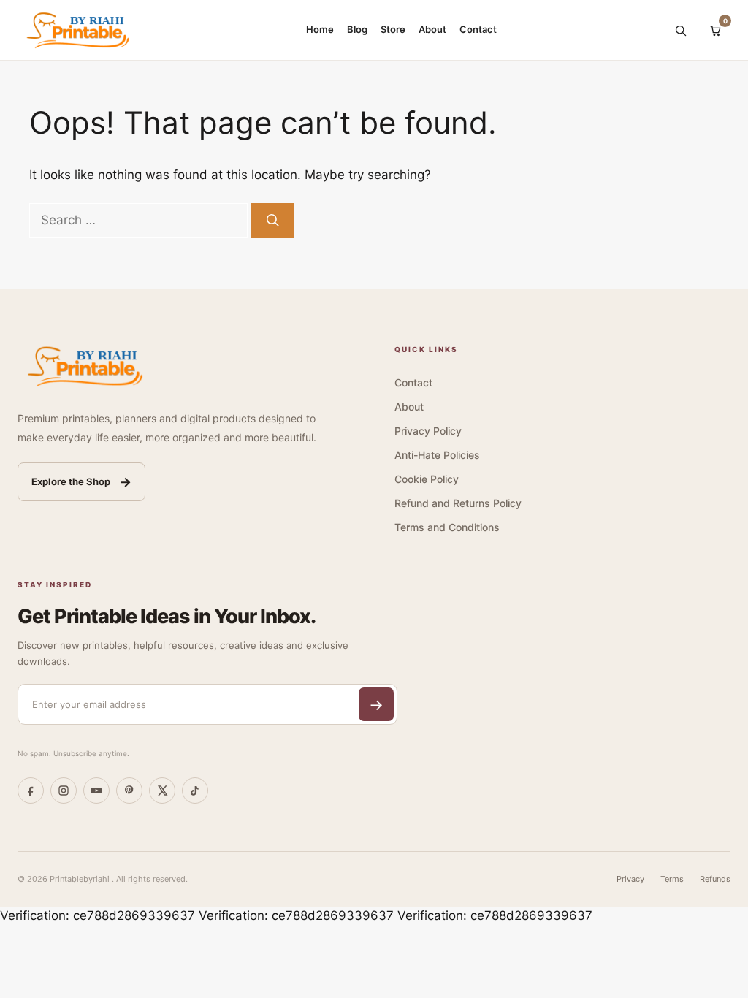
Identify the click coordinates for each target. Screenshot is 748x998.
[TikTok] (195, 790)
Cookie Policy (426, 479)
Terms (672, 879)
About (432, 29)
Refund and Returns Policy (458, 503)
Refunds (715, 879)
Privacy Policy (428, 430)
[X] (162, 790)
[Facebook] (31, 790)
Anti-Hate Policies (437, 455)
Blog (357, 29)
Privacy (630, 879)
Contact (478, 29)
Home (320, 29)
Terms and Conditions (447, 527)
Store (393, 29)
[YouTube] (96, 790)
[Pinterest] (129, 790)
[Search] (680, 30)
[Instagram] (63, 790)
